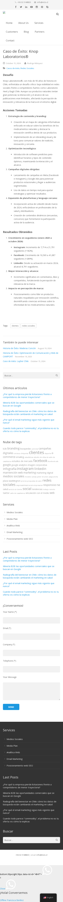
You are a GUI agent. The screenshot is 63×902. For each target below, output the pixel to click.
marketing (29, 472)
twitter (6, 492)
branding (13, 448)
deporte (48, 453)
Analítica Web (13, 525)
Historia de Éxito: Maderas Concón (19, 348)
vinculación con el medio (37, 492)
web (52, 493)
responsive (49, 485)
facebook (40, 460)
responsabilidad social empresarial (29, 485)
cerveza (17, 453)
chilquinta (24, 453)
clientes (15, 325)
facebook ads (53, 461)
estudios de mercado (22, 461)
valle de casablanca (17, 493)
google (7, 464)
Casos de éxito (13, 68)
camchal (35, 449)
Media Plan (12, 518)
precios (24, 481)
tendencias (37, 489)
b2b (5, 448)
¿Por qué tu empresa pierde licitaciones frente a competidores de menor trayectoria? (27, 396)
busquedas (25, 448)
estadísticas (29, 457)
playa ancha (53, 477)
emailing (20, 456)
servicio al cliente (15, 489)
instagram (25, 468)
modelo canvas (30, 477)
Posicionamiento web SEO (20, 538)
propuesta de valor (34, 481)
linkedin (40, 468)
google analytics (19, 464)
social (27, 488)
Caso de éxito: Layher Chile (16, 361)
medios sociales (13, 476)
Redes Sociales (27, 68)
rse (58, 485)
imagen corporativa (37, 464)
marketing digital (44, 472)
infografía (9, 469)
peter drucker (42, 477)
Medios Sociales (15, 512)
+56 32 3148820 (24, 2)
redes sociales (28, 325)
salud (5, 489)
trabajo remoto (49, 489)
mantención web (13, 472)
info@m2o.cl (42, 2)
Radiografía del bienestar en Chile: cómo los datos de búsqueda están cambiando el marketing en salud (29, 413)
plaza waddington (11, 480)
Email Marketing (15, 532)
